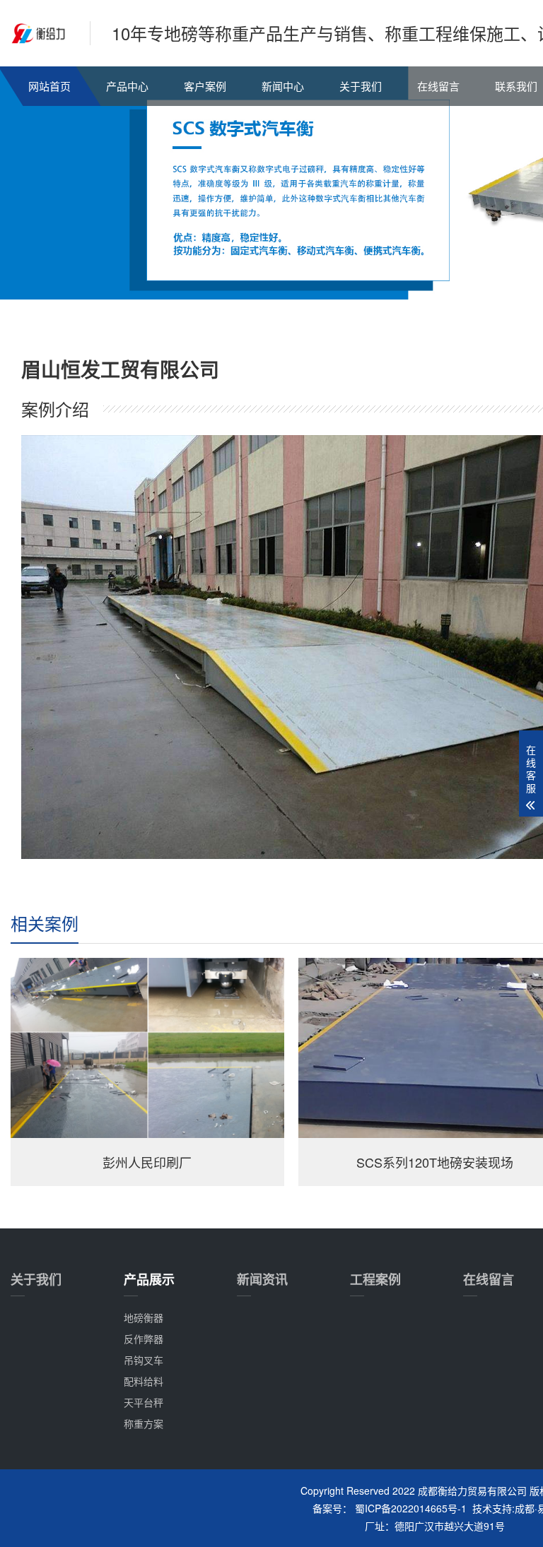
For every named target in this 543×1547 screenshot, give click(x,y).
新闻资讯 (262, 1279)
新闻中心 (283, 85)
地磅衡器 (143, 1317)
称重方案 (143, 1423)
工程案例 (375, 1279)
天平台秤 (143, 1402)
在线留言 (438, 85)
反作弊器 (143, 1339)
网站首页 (49, 85)
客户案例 (205, 85)
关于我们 (360, 85)
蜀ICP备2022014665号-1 (411, 1508)
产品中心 (127, 85)
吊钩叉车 (143, 1360)
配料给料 (143, 1381)
